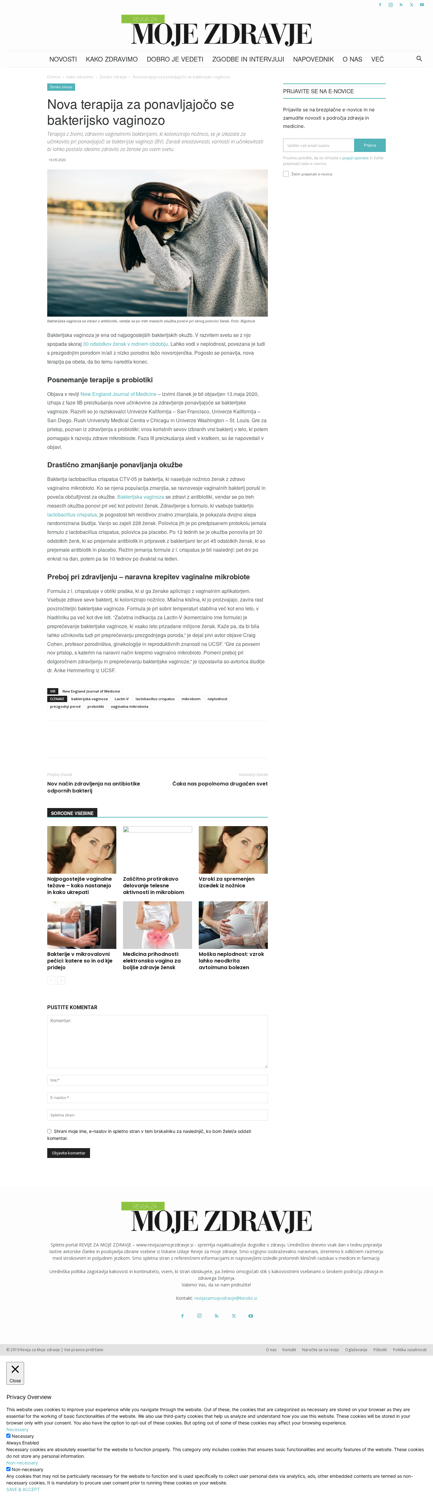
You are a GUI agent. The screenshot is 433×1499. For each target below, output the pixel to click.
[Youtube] (422, 5)
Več (377, 58)
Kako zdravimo (112, 58)
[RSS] (401, 5)
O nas (352, 58)
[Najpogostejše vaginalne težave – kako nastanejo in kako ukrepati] (81, 850)
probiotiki (95, 706)
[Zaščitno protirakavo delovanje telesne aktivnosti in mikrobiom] (157, 850)
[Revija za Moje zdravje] (216, 30)
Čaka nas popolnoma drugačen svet (220, 783)
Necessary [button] (17, 1429)
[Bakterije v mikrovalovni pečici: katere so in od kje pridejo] (81, 925)
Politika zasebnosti (410, 1349)
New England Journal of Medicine (119, 394)
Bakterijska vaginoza (141, 496)
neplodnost (217, 698)
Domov (54, 77)
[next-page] (61, 980)
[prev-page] (51, 980)
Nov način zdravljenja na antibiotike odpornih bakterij (93, 787)
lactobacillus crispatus (72, 514)
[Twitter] (411, 5)
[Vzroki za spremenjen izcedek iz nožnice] (233, 850)
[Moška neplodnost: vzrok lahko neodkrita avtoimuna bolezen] (233, 925)
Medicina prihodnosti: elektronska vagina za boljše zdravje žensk (152, 960)
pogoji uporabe (355, 157)
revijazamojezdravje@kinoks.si (225, 1298)
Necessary (23, 1436)
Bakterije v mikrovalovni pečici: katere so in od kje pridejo (80, 960)
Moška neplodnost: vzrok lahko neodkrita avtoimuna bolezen (231, 960)
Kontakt (289, 1349)
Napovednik (313, 58)
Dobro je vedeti (175, 58)
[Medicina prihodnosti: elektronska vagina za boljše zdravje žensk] (157, 925)
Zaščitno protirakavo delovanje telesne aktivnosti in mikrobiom (153, 885)
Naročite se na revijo (320, 1349)
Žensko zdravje (113, 77)
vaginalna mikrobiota (129, 706)
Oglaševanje (356, 1349)
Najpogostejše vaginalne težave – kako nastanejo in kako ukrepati (79, 885)
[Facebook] (380, 5)
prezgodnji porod (65, 706)
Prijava (370, 145)
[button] (419, 59)
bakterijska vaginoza (89, 698)
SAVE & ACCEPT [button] (23, 1489)
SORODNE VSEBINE (72, 813)
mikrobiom (191, 698)
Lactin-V (122, 698)
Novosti (63, 58)
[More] (215, 745)
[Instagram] (390, 5)
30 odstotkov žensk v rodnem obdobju (125, 343)
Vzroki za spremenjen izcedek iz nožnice (227, 882)
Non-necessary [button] (22, 1462)
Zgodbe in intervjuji (248, 58)
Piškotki (380, 1349)
